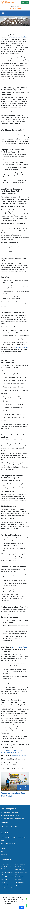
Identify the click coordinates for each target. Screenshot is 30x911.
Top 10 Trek (25, 2)
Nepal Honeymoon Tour (7, 887)
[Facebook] (2, 826)
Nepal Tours (4, 879)
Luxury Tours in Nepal (20, 864)
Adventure (18, 879)
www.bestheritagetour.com (19, 755)
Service (3, 848)
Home (2, 840)
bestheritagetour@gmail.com (10, 752)
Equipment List (5, 846)
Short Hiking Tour (19, 876)
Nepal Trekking (5, 864)
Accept (21, 907)
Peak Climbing (19, 866)
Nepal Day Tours (19, 869)
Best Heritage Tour (22, 347)
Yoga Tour (17, 885)
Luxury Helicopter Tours (7, 876)
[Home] (7, 2)
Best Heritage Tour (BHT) (8, 843)
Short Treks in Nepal (6, 885)
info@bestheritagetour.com (13, 750)
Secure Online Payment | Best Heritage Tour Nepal (14, 837)
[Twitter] (6, 826)
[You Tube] (15, 826)
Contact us (4, 854)
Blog (2, 851)
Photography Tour (20, 882)
